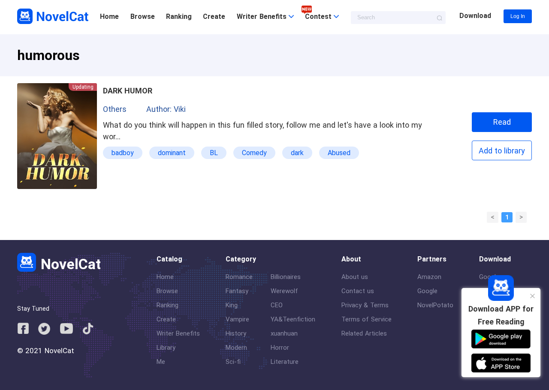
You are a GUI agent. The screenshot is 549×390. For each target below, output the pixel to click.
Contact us (357, 291)
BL (214, 153)
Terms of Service (366, 319)
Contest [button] (319, 16)
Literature (285, 362)
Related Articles (364, 333)
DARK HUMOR (127, 90)
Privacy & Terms (365, 305)
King (232, 305)
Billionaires (286, 277)
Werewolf (284, 291)
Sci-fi (233, 362)
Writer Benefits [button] (263, 16)
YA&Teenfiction (293, 319)
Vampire (237, 319)
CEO (277, 305)
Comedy (254, 153)
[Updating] (57, 187)
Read (502, 121)
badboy (123, 153)
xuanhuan (284, 333)
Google (427, 291)
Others (115, 109)
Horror (280, 347)
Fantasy (237, 291)
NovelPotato (435, 305)
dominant (172, 153)
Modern (236, 347)
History (236, 333)
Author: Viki (166, 109)
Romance (239, 277)
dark (297, 153)
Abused (339, 153)
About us (354, 277)
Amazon (429, 277)
